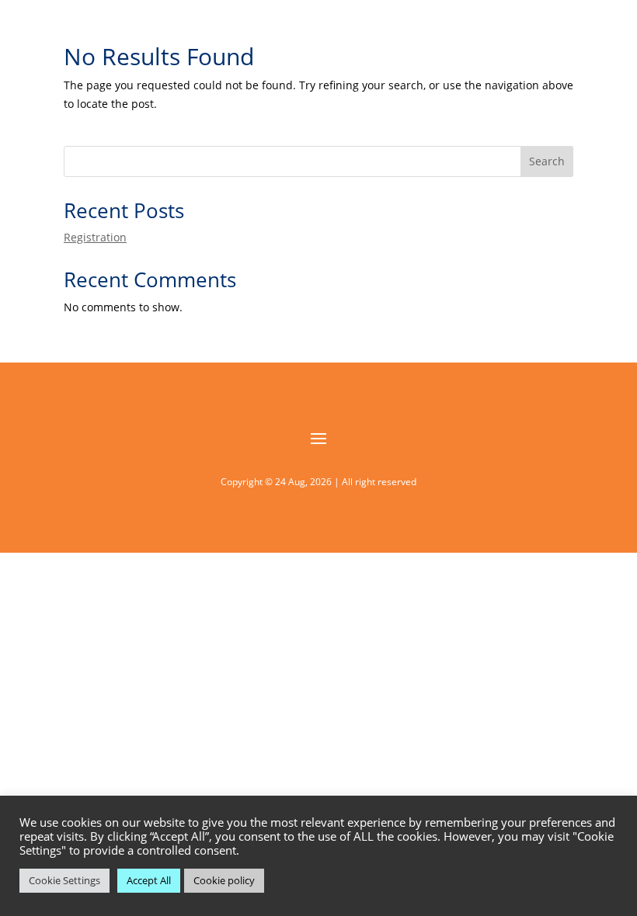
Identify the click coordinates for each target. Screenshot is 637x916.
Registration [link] (95, 237)
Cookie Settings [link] (64, 880)
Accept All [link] (149, 880)
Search (547, 161)
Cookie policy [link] (224, 880)
